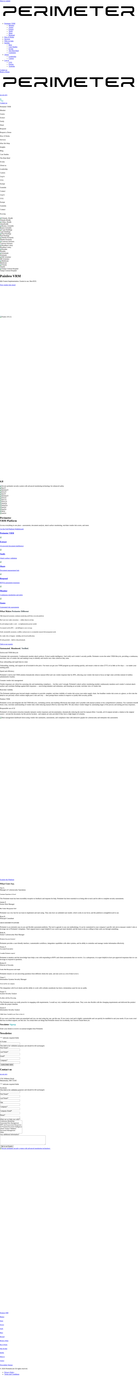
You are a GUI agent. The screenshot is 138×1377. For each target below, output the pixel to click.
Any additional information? (9, 1134)
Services (7, 39)
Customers (12, 53)
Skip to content (5, 1)
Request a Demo (4, 1340)
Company (4, 1060)
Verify (11, 31)
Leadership (12, 56)
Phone (2, 1115)
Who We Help (3, 1348)
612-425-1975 (3, 95)
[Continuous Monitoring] (11, 1121)
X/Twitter (3, 1041)
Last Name (4, 1052)
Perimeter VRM (9, 23)
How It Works (9, 37)
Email (2, 1056)
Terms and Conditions (11, 1374)
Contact (2, 1360)
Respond (12, 35)
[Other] (11, 1132)
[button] (69, 653)
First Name (4, 1048)
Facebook (3, 1088)
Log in (6, 60)
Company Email (6, 1111)
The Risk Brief (14, 51)
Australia (12, 66)
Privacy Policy (9, 1372)
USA (10, 62)
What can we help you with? (10, 1119)
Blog (10, 45)
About (6, 55)
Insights (7, 43)
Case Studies (13, 47)
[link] (69, 107)
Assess (11, 27)
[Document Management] (11, 1130)
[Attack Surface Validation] (11, 1129)
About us (2, 1356)
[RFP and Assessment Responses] (11, 1125)
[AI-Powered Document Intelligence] (11, 1127)
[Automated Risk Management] (11, 1123)
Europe (11, 64)
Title (1, 1102)
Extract (11, 29)
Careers (11, 58)
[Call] (1, 101)
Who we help (8, 41)
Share (11, 33)
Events (11, 49)
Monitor (11, 25)
